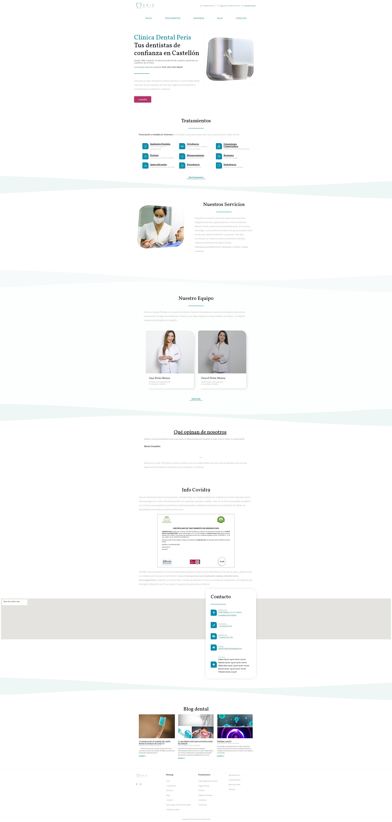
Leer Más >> (142, 756)
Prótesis (154, 155)
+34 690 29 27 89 (225, 637)
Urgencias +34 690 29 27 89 (229, 6)
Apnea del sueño (158, 164)
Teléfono (222, 624)
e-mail (221, 646)
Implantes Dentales (160, 144)
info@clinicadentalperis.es (230, 648)
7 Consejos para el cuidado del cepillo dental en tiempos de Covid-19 (155, 742)
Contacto (241, 18)
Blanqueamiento (195, 155)
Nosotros (199, 18)
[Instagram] (140, 784)
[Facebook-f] (137, 784)
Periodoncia (193, 164)
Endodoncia (230, 164)
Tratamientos (172, 18)
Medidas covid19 (224, 741)
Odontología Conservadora (231, 145)
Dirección (222, 610)
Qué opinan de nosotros (200, 432)
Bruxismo (229, 155)
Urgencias (222, 635)
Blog (220, 18)
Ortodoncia (193, 144)
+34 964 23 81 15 (208, 6)
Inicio (148, 18)
